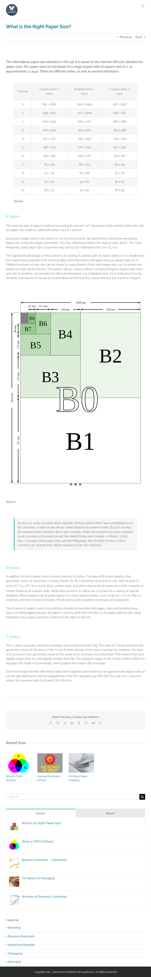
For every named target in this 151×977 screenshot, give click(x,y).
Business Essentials (21, 936)
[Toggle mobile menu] (143, 6)
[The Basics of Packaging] (14, 878)
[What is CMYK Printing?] (18, 755)
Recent (110, 813)
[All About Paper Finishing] (81, 755)
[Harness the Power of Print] (50, 755)
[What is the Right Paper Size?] (14, 823)
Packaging (15, 953)
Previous (126, 37)
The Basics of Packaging (38, 878)
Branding (14, 927)
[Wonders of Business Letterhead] (14, 897)
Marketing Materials (21, 945)
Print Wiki (14, 962)
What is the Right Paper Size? (42, 823)
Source (18, 201)
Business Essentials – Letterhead (44, 860)
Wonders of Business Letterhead (44, 896)
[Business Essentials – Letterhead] (14, 860)
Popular (40, 813)
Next (138, 37)
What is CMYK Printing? (38, 841)
